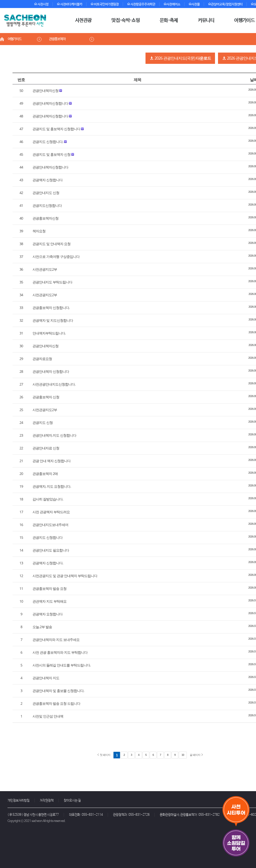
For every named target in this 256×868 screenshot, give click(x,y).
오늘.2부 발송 (42, 626)
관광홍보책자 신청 (45, 397)
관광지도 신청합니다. (47, 141)
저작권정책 (47, 800)
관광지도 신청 (42, 422)
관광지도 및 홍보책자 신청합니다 (56, 128)
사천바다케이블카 (71, 4)
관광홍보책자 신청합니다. (51, 307)
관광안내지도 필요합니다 (50, 550)
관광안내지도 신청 (45, 192)
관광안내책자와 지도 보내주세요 (56, 639)
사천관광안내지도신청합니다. (54, 384)
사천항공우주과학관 (142, 4)
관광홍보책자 (57, 39)
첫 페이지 (104, 754)
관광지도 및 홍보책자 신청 (51, 154)
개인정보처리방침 (19, 800)
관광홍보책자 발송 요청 (49, 588)
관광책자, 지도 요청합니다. (51, 486)
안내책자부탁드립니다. (49, 333)
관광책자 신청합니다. (47, 563)
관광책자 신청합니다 (47, 180)
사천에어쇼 (173, 4)
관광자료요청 (42, 358)
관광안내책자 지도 (45, 677)
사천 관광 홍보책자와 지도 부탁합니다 (60, 652)
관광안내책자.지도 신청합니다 (54, 435)
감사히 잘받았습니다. (47, 499)
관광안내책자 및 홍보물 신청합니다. (58, 690)
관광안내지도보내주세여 (50, 524)
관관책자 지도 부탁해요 (49, 601)
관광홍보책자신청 (45, 218)
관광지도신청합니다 (47, 205)
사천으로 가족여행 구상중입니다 (56, 256)
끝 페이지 (195, 754)
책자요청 (39, 231)
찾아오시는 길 (72, 800)
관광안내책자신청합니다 (50, 103)
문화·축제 (169, 20)
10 (183, 754)
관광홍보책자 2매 (45, 473)
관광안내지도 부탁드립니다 (52, 282)
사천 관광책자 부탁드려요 (51, 511)
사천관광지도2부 (44, 269)
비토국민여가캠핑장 (106, 4)
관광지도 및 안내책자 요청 (51, 243)
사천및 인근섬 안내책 (47, 716)
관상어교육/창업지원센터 (226, 4)
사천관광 (83, 20)
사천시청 (42, 4)
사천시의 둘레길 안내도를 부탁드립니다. (61, 665)
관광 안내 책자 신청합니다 (51, 460)
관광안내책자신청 (45, 90)
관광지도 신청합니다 (47, 537)
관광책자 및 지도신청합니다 (52, 320)
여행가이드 (15, 39)
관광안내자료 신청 (45, 448)
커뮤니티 (206, 20)
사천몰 (196, 4)
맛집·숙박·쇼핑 (126, 20)
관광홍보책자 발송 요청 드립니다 (56, 703)
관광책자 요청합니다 (47, 614)
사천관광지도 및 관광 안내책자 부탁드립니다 (64, 575)
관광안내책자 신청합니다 (50, 371)
